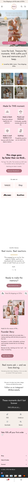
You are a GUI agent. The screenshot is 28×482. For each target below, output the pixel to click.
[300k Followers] (7, 451)
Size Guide (7, 425)
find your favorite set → (14, 171)
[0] (25, 6)
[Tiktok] (16, 451)
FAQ (7, 417)
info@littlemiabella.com (7, 471)
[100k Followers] (12, 451)
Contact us (20, 417)
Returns (20, 425)
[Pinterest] (3, 451)
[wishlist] (21, 480)
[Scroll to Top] (25, 474)
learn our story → (7, 356)
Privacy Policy (4, 473)
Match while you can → (14, 407)
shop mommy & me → (14, 285)
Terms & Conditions (6, 470)
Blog (2, 476)
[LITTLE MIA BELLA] (14, 6)
